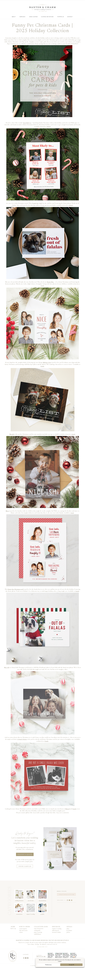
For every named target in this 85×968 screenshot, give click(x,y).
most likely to (27, 123)
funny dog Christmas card (15, 589)
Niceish (12, 434)
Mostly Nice (50, 282)
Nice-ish (6, 667)
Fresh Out (35, 203)
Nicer (7, 511)
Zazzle (42, 285)
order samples (24, 866)
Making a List (47, 362)
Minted (49, 126)
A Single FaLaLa (22, 739)
